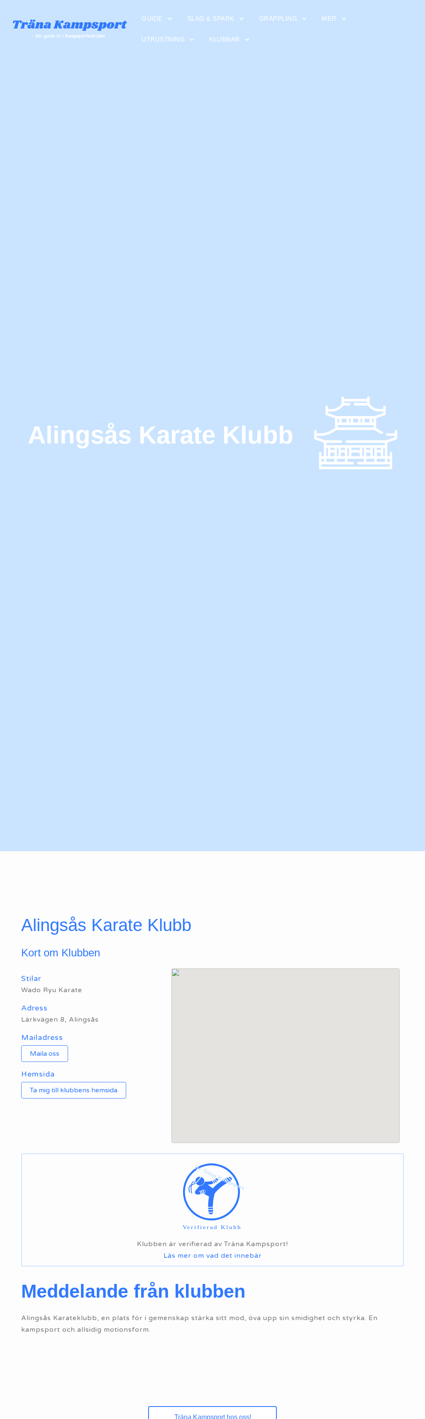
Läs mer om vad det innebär (213, 1255)
